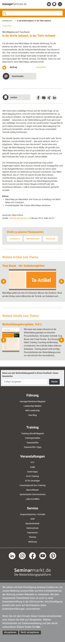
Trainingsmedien (32, 438)
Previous (3, 281)
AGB (32, 519)
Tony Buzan (50, 239)
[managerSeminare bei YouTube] (43, 555)
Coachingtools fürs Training (33, 485)
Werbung (32, 542)
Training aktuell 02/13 (19, 218)
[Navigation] (60, 4)
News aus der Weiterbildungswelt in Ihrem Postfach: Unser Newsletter (30, 374)
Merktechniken (32, 239)
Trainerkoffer (32, 442)
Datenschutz (33, 528)
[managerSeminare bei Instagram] (22, 555)
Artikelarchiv (7, 21)
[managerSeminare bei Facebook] (32, 555)
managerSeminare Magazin (33, 401)
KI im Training (32, 476)
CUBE (32, 467)
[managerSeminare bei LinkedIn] (12, 555)
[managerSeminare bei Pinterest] (53, 555)
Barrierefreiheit (32, 523)
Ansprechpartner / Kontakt (32, 514)
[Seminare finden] (32, 572)
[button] (19, 76)
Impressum (32, 532)
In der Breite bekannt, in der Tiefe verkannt (34, 21)
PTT (32, 462)
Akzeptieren (10, 632)
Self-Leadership (32, 410)
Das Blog (32, 415)
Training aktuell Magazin (32, 433)
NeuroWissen (32, 490)
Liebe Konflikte (32, 499)
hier (38, 626)
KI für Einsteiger (32, 480)
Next (61, 281)
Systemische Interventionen (33, 494)
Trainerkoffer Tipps (32, 447)
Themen (32, 537)
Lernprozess (14, 239)
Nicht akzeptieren (30, 632)
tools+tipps (32, 471)
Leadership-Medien (32, 406)
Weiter (54, 381)
